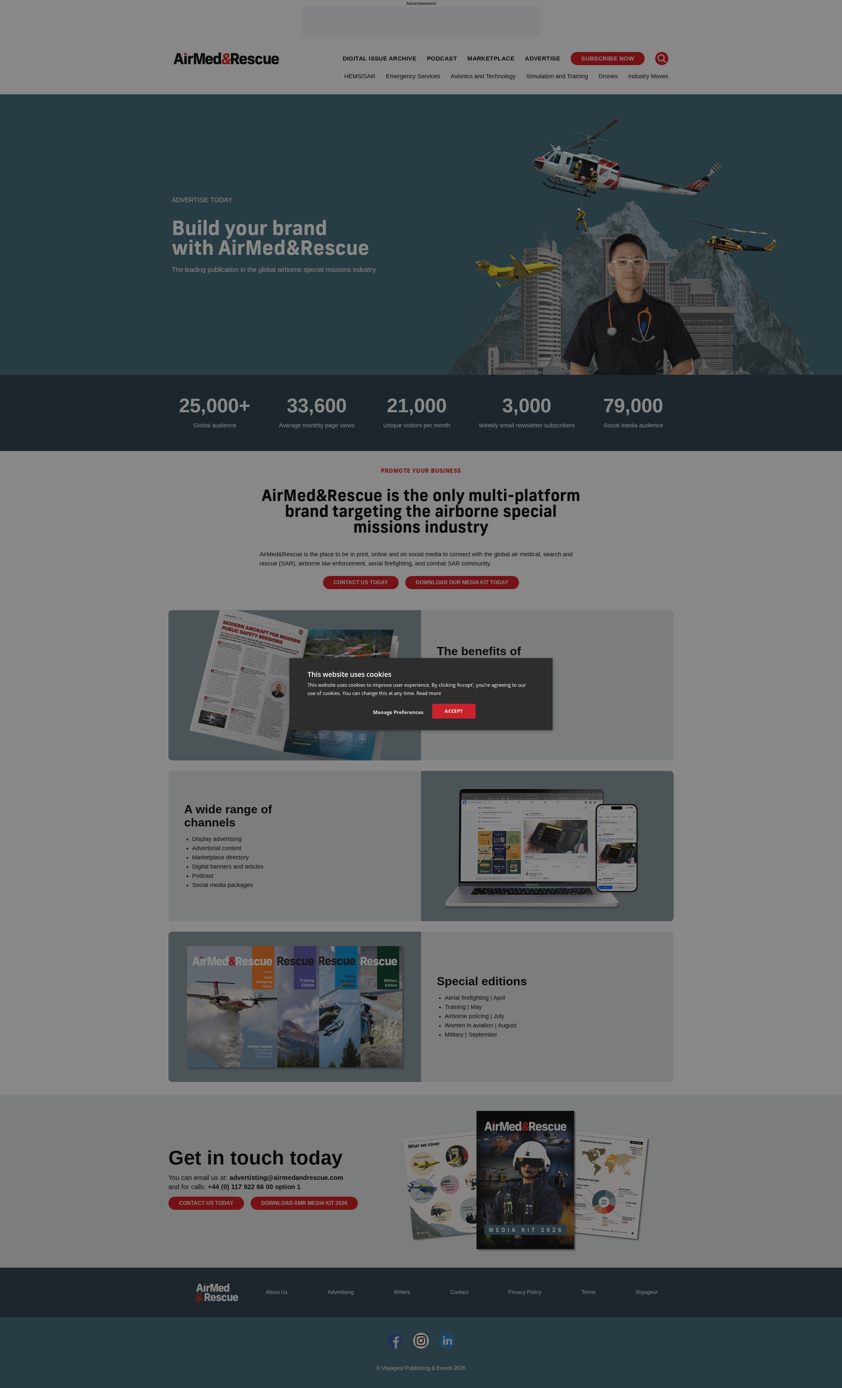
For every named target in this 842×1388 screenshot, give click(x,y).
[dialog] (421, 694)
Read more (428, 693)
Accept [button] (454, 711)
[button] (398, 711)
